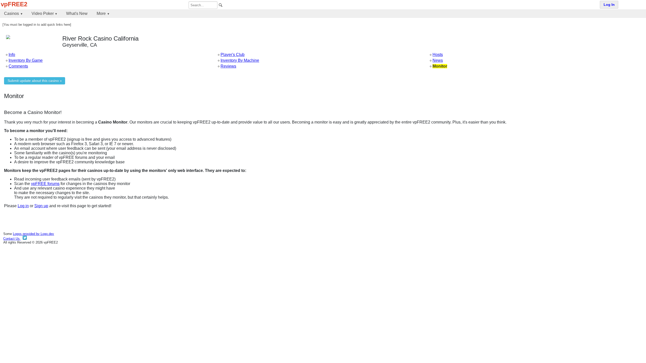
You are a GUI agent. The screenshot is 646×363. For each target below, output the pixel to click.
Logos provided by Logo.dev (33, 234)
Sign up (41, 206)
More (101, 13)
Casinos (11, 13)
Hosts (438, 54)
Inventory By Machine (240, 60)
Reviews (228, 66)
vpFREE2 (14, 4)
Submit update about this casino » (35, 81)
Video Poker (43, 13)
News (438, 60)
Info (12, 54)
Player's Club (233, 54)
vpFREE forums (45, 184)
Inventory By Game (26, 60)
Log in (23, 206)
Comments (18, 66)
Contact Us (12, 238)
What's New (77, 13)
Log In (609, 5)
